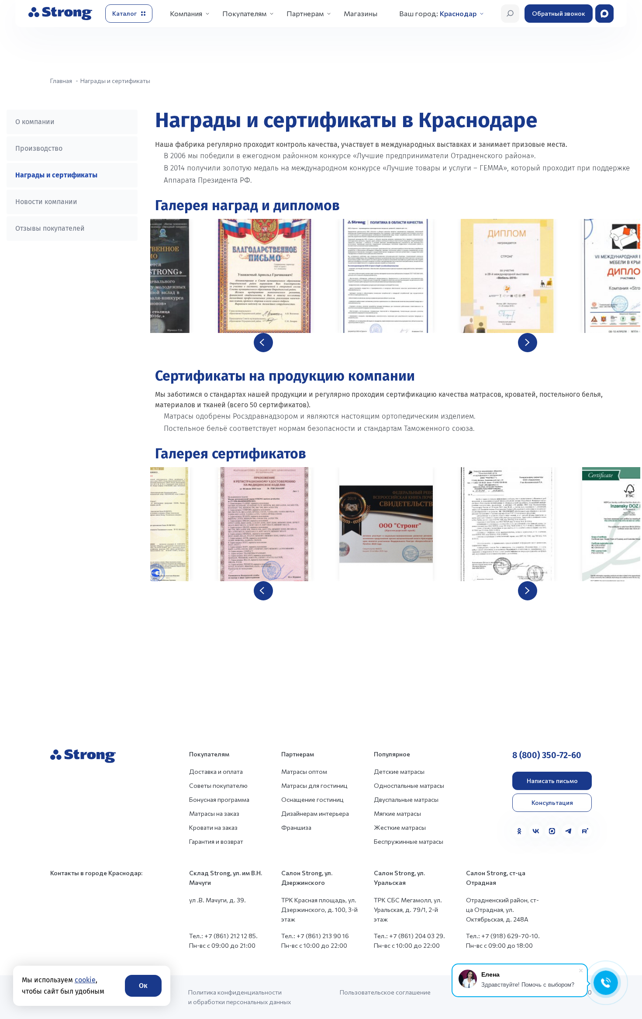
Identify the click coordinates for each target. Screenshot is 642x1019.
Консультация (552, 802)
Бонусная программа (219, 799)
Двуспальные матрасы (406, 799)
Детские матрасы (399, 771)
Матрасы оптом (304, 771)
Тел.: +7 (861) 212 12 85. (223, 935)
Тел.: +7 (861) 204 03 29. (409, 935)
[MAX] (552, 831)
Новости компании (46, 202)
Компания (186, 13)
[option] (395, 276)
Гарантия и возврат (216, 841)
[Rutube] (585, 831)
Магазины (360, 13)
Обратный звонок (558, 13)
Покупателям (244, 13)
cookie (85, 980)
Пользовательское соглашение (385, 992)
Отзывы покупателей (50, 228)
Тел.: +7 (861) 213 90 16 (315, 935)
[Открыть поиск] (510, 13)
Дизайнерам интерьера (315, 813)
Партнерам (305, 13)
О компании (35, 122)
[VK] (536, 831)
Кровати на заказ (213, 827)
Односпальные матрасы (409, 785)
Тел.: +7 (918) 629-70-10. (503, 935)
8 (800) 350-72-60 (546, 755)
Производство (38, 148)
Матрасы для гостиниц (314, 785)
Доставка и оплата (216, 771)
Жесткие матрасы (400, 827)
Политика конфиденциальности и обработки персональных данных (239, 996)
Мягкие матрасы (397, 813)
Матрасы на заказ (214, 813)
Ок (143, 985)
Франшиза (296, 827)
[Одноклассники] (519, 831)
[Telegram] (569, 831)
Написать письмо (552, 780)
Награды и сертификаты (56, 175)
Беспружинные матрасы (408, 841)
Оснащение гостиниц (312, 799)
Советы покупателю (218, 785)
